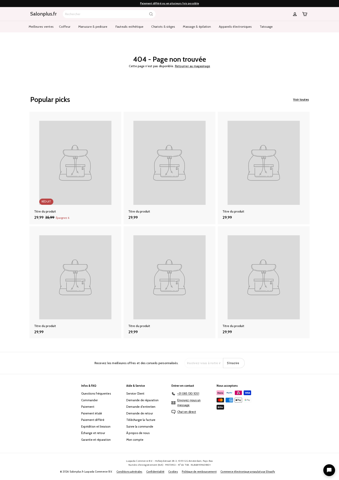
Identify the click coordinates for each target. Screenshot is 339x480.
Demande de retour (139, 413)
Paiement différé (92, 420)
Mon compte (134, 440)
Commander (89, 400)
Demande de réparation (142, 400)
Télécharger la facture (140, 420)
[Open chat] (329, 470)
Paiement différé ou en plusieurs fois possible (169, 3)
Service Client (135, 393)
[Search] (151, 14)
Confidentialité (155, 471)
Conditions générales (129, 471)
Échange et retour (93, 433)
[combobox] (109, 14)
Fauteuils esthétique (129, 26)
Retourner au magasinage (192, 66)
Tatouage (266, 26)
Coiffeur (64, 26)
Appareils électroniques (235, 26)
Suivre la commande (139, 426)
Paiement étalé (91, 413)
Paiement (87, 407)
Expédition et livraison (96, 426)
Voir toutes (301, 99)
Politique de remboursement (199, 471)
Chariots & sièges (163, 26)
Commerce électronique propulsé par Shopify (248, 471)
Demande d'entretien (141, 407)
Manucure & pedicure (93, 26)
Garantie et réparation (96, 440)
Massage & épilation (197, 26)
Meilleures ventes (41, 26)
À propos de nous (138, 433)
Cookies (173, 471)
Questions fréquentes (96, 393)
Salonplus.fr (43, 14)
